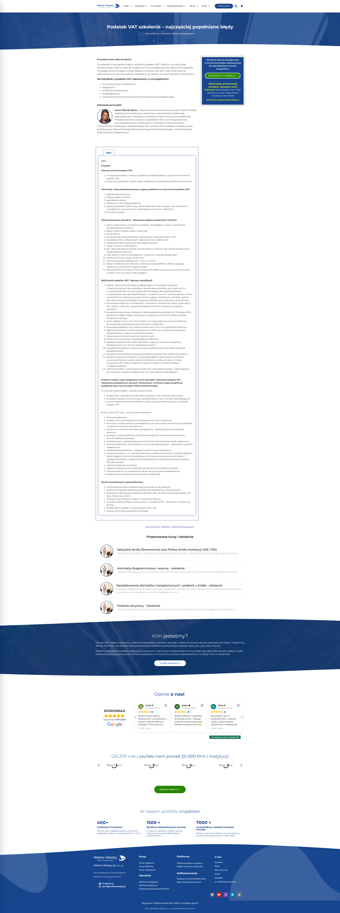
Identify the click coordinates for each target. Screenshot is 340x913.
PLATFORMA (156, 6)
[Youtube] (219, 894)
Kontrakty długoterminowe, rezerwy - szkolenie (151, 568)
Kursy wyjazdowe (147, 870)
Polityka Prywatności (163, 903)
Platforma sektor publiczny (190, 866)
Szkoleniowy (200, 879)
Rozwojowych (194, 882)
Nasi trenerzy (221, 870)
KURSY (126, 6)
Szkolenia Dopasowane (183, 33)
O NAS (204, 6)
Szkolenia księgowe (148, 882)
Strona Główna (152, 33)
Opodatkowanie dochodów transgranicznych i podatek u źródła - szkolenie (169, 585)
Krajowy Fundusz (185, 879)
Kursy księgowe (146, 863)
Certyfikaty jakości (189, 903)
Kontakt (218, 862)
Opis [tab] (108, 152)
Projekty (219, 878)
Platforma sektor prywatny (190, 863)
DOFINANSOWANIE (175, 6)
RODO (177, 903)
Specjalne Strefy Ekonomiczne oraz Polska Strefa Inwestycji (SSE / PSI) (167, 549)
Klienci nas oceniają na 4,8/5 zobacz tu (223, 100)
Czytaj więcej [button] (144, 728)
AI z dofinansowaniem (225, 882)
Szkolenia (166, 33)
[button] (242, 717)
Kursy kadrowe (146, 866)
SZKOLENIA (140, 6)
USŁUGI (192, 6)
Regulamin (147, 903)
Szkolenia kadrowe (148, 885)
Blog (217, 866)
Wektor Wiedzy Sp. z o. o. (109, 865)
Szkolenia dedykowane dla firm (154, 889)
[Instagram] (225, 894)
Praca (217, 874)
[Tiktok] (239, 894)
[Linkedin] (232, 894)
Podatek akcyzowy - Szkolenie (138, 605)
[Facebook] (212, 894)
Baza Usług (182, 882)
